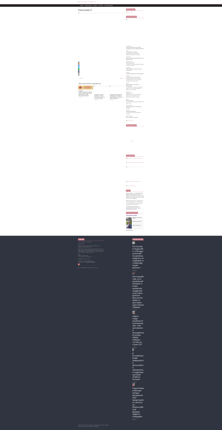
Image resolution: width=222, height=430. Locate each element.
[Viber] (101, 70)
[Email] (101, 73)
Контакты (100, 5)
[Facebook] (101, 65)
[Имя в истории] (129, 12)
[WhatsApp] (101, 69)
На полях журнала (108, 5)
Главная (82, 5)
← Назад (80, 78)
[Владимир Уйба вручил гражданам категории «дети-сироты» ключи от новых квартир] (116, 86)
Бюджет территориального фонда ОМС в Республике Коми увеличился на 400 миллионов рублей (85, 93)
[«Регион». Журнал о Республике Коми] (78, 4)
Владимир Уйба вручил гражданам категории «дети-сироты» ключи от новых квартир (116, 96)
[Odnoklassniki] (101, 63)
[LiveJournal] (101, 72)
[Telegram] (101, 68)
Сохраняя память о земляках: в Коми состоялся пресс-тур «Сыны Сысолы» (99, 96)
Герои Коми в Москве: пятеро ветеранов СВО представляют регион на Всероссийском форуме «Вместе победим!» (138, 402)
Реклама (95, 5)
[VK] (101, 62)
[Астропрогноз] (134, 158)
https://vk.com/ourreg (91, 262)
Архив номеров (88, 5)
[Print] (101, 75)
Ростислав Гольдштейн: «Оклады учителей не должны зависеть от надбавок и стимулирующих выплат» (138, 257)
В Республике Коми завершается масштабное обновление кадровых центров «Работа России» (138, 366)
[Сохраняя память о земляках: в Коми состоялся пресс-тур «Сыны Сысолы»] (101, 86)
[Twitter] (101, 66)
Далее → (122, 78)
